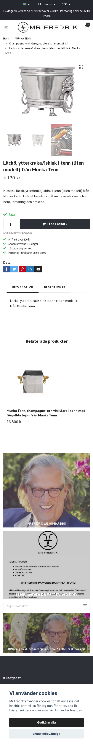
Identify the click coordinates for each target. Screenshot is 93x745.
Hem (6, 38)
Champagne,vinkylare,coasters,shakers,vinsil (38, 43)
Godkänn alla (46, 722)
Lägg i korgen (57, 224)
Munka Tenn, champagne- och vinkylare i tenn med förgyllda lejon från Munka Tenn (45, 412)
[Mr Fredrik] (47, 27)
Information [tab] (22, 286)
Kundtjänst (12, 678)
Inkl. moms (45, 4)
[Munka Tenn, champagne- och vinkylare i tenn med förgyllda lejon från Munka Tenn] (46, 381)
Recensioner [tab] (54, 286)
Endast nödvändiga (46, 733)
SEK (64, 4)
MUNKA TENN (23, 38)
